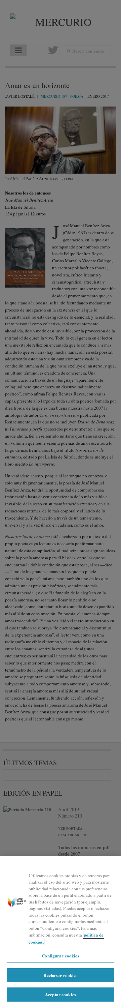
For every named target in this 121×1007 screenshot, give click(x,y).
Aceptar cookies (60, 994)
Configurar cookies (60, 955)
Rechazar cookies (60, 975)
